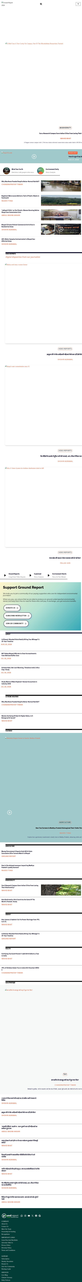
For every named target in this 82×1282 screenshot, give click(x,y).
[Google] (39, 1216)
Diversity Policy (7, 1248)
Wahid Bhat (65, 139)
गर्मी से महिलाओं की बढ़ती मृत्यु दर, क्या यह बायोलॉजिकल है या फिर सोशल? (23, 1169)
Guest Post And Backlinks (10, 1240)
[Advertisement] (41, 23)
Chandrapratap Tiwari (12, 184)
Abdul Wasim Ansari (11, 215)
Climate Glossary (7, 1277)
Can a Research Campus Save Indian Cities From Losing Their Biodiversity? (27, 885)
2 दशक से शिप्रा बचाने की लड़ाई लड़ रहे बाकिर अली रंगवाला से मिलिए (21, 1098)
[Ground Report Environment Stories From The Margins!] (8, 4)
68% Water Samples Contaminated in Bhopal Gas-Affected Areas (23, 239)
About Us (5, 1224)
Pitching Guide (6, 1269)
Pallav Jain (65, 563)
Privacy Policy (6, 1245)
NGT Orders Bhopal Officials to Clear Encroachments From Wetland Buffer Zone (28, 653)
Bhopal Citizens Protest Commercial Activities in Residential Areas (24, 225)
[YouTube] (29, 1216)
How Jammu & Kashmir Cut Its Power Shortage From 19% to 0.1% (23, 920)
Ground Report (9, 854)
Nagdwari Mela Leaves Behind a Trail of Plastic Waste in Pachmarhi (24, 196)
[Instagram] (25, 1216)
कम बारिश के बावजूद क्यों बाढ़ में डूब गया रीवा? (65, 1080)
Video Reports (65, 349)
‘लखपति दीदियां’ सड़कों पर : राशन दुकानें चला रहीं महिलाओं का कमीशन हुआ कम (25, 1126)
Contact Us (5, 1226)
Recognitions (6, 1234)
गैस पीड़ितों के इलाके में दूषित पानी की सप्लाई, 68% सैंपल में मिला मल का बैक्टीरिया (25, 1183)
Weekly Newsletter (7, 1261)
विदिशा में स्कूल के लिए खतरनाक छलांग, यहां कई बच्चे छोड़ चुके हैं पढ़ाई (21, 1197)
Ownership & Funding (9, 1231)
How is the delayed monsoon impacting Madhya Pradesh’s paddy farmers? (27, 865)
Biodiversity (65, 128)
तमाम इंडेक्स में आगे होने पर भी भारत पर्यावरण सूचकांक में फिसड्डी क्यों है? (22, 1141)
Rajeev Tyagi (7, 199)
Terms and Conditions (8, 1250)
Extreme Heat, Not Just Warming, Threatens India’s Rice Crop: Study (25, 668)
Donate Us (5, 1264)
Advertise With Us (7, 1243)
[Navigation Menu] (78, 4)
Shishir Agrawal (9, 228)
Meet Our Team (6, 1229)
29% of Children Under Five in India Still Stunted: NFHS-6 (21, 968)
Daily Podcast (6, 1280)
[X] (32, 1216)
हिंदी (65, 1074)
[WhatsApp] (21, 1216)
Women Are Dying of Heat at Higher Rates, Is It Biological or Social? (24, 716)
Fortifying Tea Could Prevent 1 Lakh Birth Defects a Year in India (23, 954)
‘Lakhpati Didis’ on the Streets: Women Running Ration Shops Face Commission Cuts (24, 211)
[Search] (41, 4)
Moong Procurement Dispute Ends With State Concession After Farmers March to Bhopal (31, 851)
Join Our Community (8, 1266)
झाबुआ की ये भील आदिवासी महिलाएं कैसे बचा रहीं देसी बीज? (19, 1112)
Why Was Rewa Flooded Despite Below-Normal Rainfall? (20, 181)
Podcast (73, 153)
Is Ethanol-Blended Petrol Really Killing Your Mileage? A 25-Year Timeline (26, 639)
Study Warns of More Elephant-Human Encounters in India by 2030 (24, 682)
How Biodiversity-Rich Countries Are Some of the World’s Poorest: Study (26, 900)
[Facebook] (36, 1216)
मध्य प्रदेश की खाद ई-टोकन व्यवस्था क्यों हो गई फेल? (65, 558)
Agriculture (65, 822)
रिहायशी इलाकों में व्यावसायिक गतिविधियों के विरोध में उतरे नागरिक (21, 1155)
